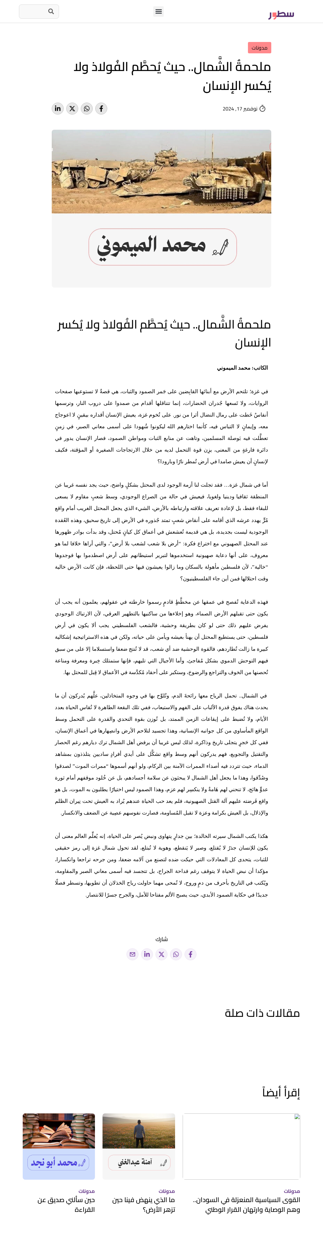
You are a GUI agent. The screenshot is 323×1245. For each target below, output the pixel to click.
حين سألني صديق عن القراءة (66, 1205)
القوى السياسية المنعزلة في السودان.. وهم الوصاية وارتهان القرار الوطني (246, 1205)
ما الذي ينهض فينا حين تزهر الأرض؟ (143, 1205)
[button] (158, 11)
